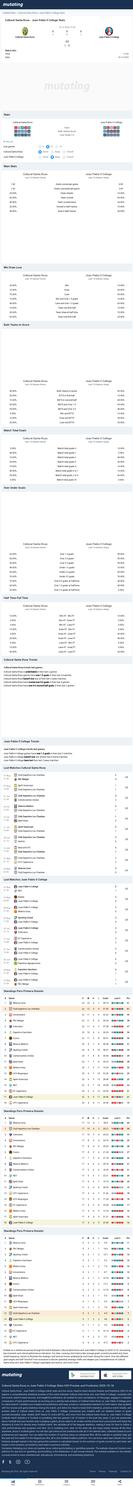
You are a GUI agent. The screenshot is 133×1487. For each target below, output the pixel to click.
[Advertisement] (67, 86)
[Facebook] (5, 1462)
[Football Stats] (13, 4)
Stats (13, 1485)
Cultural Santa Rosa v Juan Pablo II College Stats (41, 13)
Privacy (102, 1471)
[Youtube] (28, 1462)
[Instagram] (20, 1462)
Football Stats (9, 13)
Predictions (39, 1485)
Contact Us (125, 1471)
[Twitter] (12, 1462)
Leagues (66, 1485)
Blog (93, 1485)
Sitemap (113, 1471)
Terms (93, 1471)
